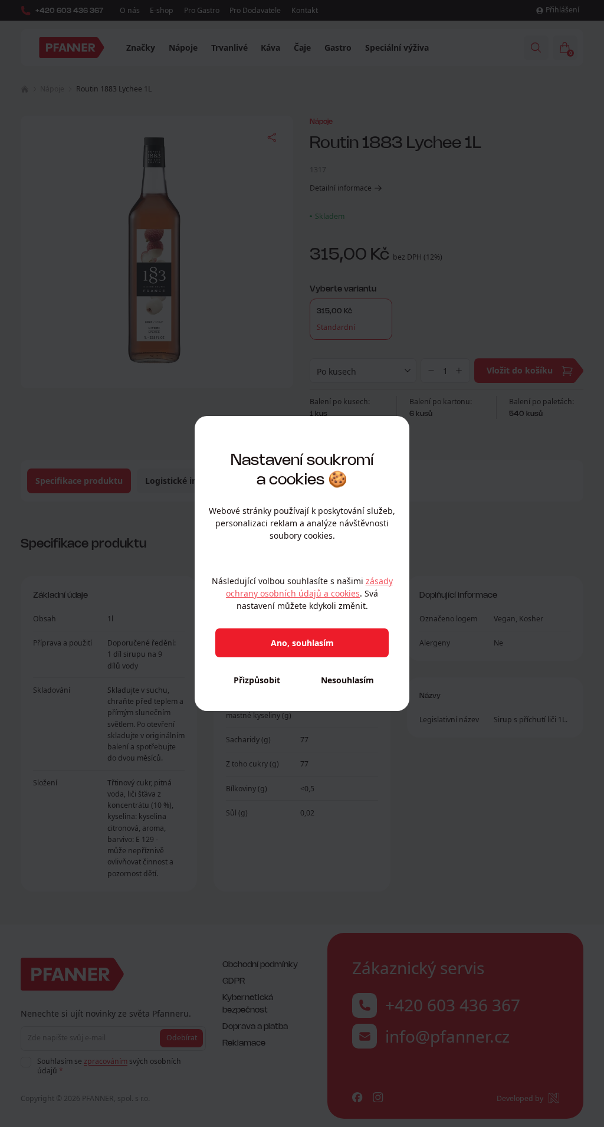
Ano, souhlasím (302, 642)
